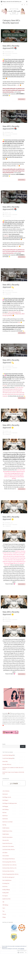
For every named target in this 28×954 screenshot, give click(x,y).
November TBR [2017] (7, 764)
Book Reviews (5, 818)
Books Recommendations (8, 837)
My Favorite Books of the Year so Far (9, 868)
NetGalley (6, 236)
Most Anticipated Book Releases (9, 858)
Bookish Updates (6, 834)
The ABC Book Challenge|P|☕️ (8, 758)
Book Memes (5, 815)
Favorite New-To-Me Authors (8, 846)
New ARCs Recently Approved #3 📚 (11, 208)
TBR (3, 902)
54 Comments (7, 369)
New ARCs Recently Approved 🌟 (11, 426)
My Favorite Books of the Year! (8, 871)
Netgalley (5, 385)
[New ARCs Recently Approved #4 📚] (14, 116)
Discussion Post (6, 840)
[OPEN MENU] (1, 4)
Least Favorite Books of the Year (9, 849)
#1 (16, 246)
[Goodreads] (24, 4)
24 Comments (7, 526)
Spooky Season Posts (6, 898)
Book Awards (5, 794)
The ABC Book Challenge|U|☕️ (9, 755)
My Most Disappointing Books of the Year (10, 874)
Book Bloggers (5, 800)
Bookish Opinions (6, 828)
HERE (19, 322)
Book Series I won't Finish (7, 821)
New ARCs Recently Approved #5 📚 (11, 47)
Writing (4, 917)
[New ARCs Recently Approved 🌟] (14, 415)
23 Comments (7, 621)
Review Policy (5, 761)
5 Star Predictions (6, 791)
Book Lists (4, 812)
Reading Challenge (6, 889)
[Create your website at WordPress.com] (14, 1)
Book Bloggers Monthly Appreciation (10, 803)
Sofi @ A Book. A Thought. (10, 53)
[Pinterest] (27, 4)
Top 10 (4, 908)
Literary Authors (6, 855)
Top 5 (4, 911)
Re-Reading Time (6, 883)
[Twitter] (22, 4)
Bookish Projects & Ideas (7, 831)
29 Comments (7, 434)
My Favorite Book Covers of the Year (10, 865)
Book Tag (4, 825)
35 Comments (7, 55)
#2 (18, 246)
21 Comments (7, 294)
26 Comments (7, 216)
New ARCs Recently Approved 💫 (11, 286)
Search (4, 744)
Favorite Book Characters (7, 843)
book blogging (5, 806)
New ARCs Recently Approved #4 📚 (11, 127)
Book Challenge (6, 809)
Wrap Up (4, 914)
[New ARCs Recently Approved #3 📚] (14, 196)
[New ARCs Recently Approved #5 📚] (14, 35)
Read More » (21, 99)
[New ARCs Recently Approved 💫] (14, 274)
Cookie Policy (22, 948)
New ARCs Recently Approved (8, 877)
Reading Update (6, 892)
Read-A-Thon (5, 886)
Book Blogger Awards (7, 797)
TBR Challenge (5, 905)
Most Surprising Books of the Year (9, 862)
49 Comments (7, 135)
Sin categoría (5, 895)
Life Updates (5, 852)
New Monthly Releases (7, 880)
